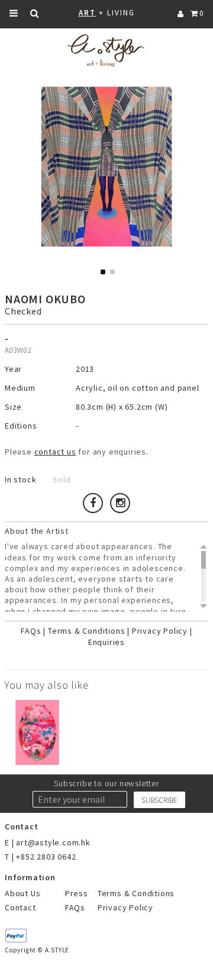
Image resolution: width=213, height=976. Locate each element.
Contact (20, 907)
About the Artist (37, 531)
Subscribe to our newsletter (106, 783)
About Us (22, 893)
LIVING (121, 13)
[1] (103, 272)
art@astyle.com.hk (53, 842)
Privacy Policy (160, 630)
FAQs (31, 630)
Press (76, 893)
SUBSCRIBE (159, 800)
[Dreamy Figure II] (37, 732)
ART (87, 13)
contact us (55, 451)
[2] (112, 272)
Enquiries (106, 642)
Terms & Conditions (86, 630)
